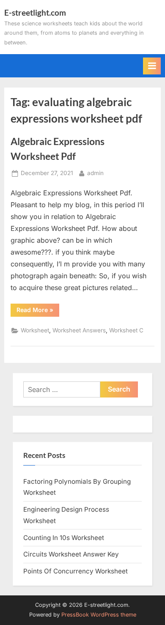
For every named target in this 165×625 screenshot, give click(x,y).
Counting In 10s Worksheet (63, 538)
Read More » (37, 311)
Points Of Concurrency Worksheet (75, 571)
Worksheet (35, 330)
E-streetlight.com (35, 12)
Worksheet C (126, 330)
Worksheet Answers (79, 330)
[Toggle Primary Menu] (152, 66)
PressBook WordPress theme (98, 614)
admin (95, 172)
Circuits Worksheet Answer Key (71, 554)
